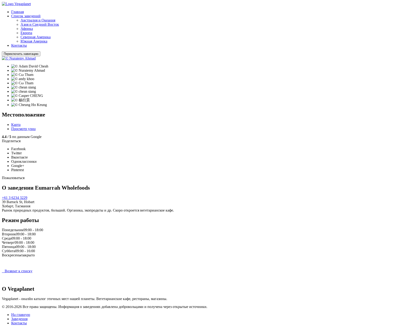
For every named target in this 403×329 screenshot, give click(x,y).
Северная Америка (36, 37)
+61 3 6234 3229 (14, 198)
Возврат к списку (17, 271)
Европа (26, 33)
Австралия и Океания (38, 20)
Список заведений (26, 16)
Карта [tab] (16, 125)
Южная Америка (34, 41)
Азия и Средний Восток (40, 24)
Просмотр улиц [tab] (23, 129)
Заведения (19, 319)
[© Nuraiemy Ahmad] (19, 58)
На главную (20, 315)
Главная (17, 12)
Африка (27, 29)
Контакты (19, 45)
